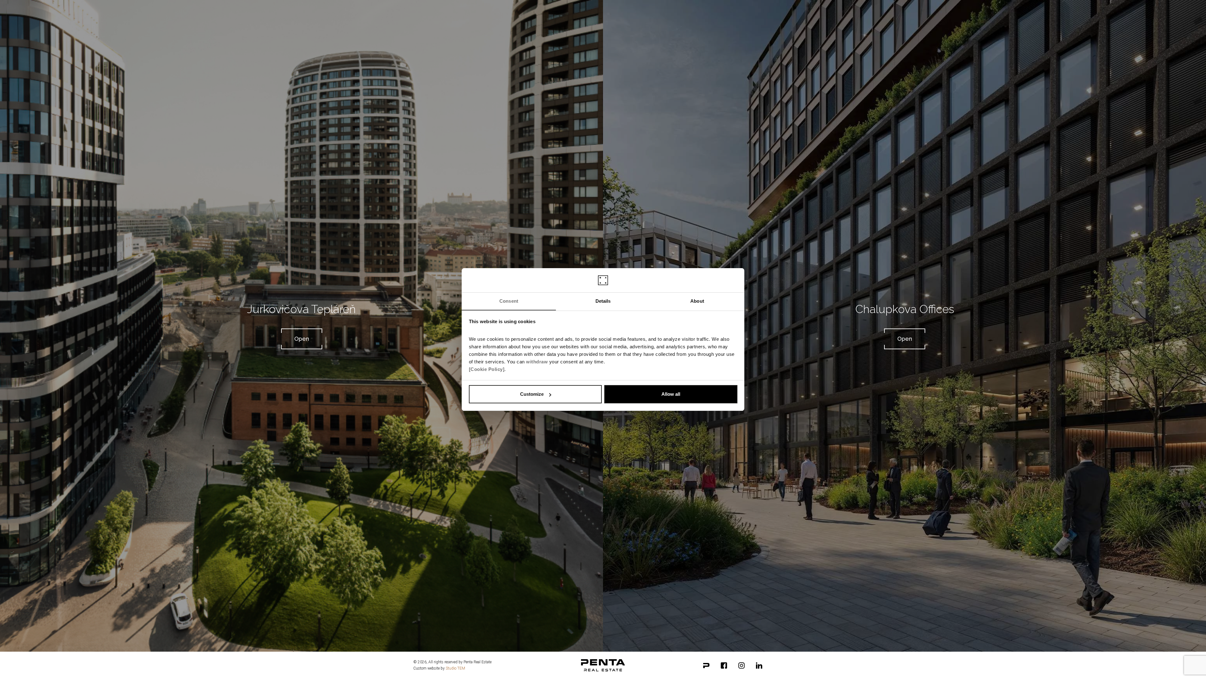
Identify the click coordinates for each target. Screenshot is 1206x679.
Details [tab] (603, 301)
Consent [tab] (508, 301)
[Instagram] (741, 665)
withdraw (537, 361)
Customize (532, 394)
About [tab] (697, 301)
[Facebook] (724, 665)
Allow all (670, 394)
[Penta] (706, 665)
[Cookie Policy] (487, 369)
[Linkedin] (759, 665)
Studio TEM (455, 668)
